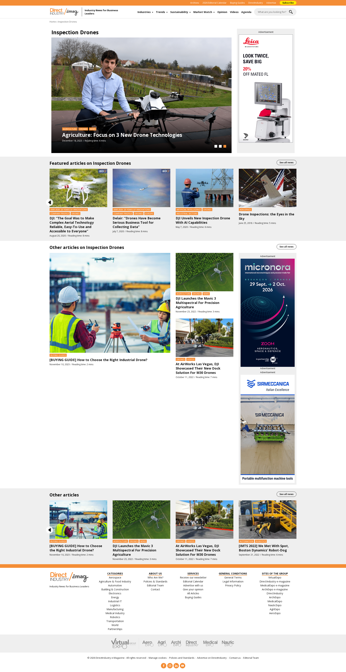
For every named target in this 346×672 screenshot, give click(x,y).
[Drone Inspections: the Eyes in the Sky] (267, 188)
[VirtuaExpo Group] (125, 643)
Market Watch (202, 12)
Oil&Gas (78, 129)
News (206, 293)
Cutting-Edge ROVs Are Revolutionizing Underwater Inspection (140, 134)
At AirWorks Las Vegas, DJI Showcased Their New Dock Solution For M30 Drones (198, 368)
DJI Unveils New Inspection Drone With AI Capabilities (203, 220)
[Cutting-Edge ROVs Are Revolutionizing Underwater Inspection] (141, 95)
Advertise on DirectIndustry (212, 657)
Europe (149, 213)
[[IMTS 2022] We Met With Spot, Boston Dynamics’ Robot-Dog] (267, 519)
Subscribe (288, 2)
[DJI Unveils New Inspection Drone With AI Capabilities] (204, 188)
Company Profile (59, 213)
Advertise (271, 2)
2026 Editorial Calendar (215, 2)
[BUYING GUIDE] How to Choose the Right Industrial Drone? (98, 360)
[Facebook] (163, 665)
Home (53, 21)
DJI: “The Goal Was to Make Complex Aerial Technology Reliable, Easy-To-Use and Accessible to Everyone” (72, 224)
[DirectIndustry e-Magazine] (66, 11)
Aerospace (245, 209)
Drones (67, 129)
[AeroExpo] (148, 643)
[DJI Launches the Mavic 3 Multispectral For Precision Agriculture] (204, 272)
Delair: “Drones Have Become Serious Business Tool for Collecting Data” (137, 222)
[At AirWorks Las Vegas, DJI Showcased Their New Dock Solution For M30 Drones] (204, 337)
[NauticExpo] (228, 643)
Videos (234, 12)
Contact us (235, 657)
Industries (144, 12)
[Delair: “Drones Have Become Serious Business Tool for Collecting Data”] (141, 188)
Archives (194, 2)
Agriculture (183, 293)
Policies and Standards (181, 657)
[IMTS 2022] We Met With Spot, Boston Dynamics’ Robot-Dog (264, 548)
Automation (246, 541)
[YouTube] (182, 665)
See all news (287, 162)
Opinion (222, 12)
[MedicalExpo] (210, 643)
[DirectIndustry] (192, 643)
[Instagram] (170, 665)
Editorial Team (251, 657)
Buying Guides (237, 2)
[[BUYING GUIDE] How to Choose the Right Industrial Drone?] (110, 302)
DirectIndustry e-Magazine (110, 657)
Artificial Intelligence (189, 209)
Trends (160, 12)
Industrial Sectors (187, 213)
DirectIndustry (255, 2)
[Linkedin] (176, 665)
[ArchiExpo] (176, 643)
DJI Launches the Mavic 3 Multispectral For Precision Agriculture (197, 302)
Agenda (246, 12)
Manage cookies (158, 657)
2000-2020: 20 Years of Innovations (68, 209)
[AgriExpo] (162, 643)
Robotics (261, 541)
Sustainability (179, 12)
